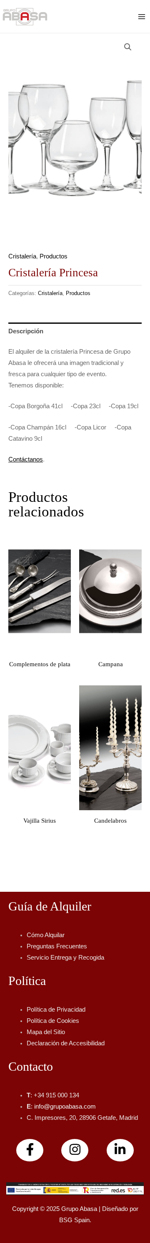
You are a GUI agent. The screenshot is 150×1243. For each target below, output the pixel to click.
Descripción (25, 331)
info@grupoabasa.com (65, 1106)
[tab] (75, 331)
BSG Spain (74, 1220)
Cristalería (22, 256)
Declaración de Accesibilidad (66, 1043)
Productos (54, 256)
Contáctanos (25, 459)
